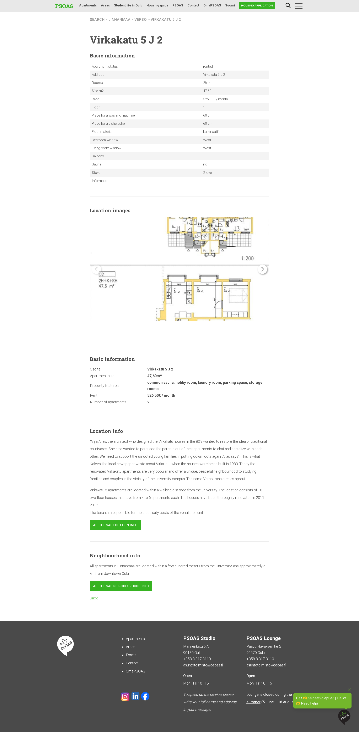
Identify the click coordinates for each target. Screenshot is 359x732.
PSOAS (177, 5)
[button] (262, 269)
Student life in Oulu (128, 5)
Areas (105, 5)
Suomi (230, 5)
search (97, 19)
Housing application (257, 5)
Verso (140, 19)
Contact (193, 5)
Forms (131, 655)
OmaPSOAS (212, 5)
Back (94, 598)
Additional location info (115, 525)
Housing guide (157, 5)
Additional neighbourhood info (121, 586)
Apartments (88, 5)
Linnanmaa (119, 19)
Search (288, 5)
